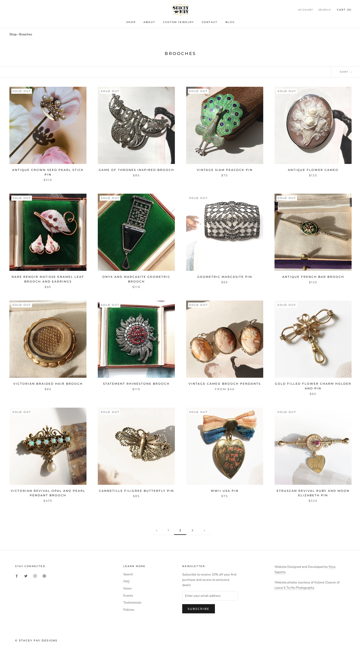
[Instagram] (35, 575)
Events (128, 595)
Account (305, 9)
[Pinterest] (44, 575)
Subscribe (198, 609)
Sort (345, 71)
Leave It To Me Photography (294, 588)
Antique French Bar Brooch (313, 277)
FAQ (126, 581)
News (127, 588)
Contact (210, 22)
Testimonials (132, 602)
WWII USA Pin (225, 491)
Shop (131, 22)
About (149, 22)
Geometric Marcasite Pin (224, 277)
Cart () (344, 9)
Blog (230, 22)
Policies (128, 610)
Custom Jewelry (178, 22)
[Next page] (204, 530)
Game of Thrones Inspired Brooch (136, 170)
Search (325, 9)
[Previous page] (156, 530)
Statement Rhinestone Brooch (136, 383)
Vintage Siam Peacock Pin (225, 170)
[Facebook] (16, 575)
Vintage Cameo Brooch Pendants (225, 383)
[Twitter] (25, 575)
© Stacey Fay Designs (36, 640)
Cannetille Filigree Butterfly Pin (136, 491)
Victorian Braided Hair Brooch (48, 383)
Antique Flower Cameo (313, 170)
